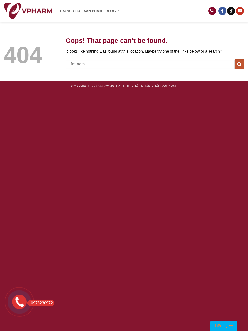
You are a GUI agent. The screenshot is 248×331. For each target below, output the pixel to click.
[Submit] (239, 64)
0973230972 (42, 303)
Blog (111, 11)
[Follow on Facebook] (222, 11)
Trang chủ (69, 11)
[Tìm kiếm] (212, 11)
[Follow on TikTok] (231, 11)
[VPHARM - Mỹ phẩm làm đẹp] (28, 11)
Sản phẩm (93, 11)
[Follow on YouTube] (240, 11)
